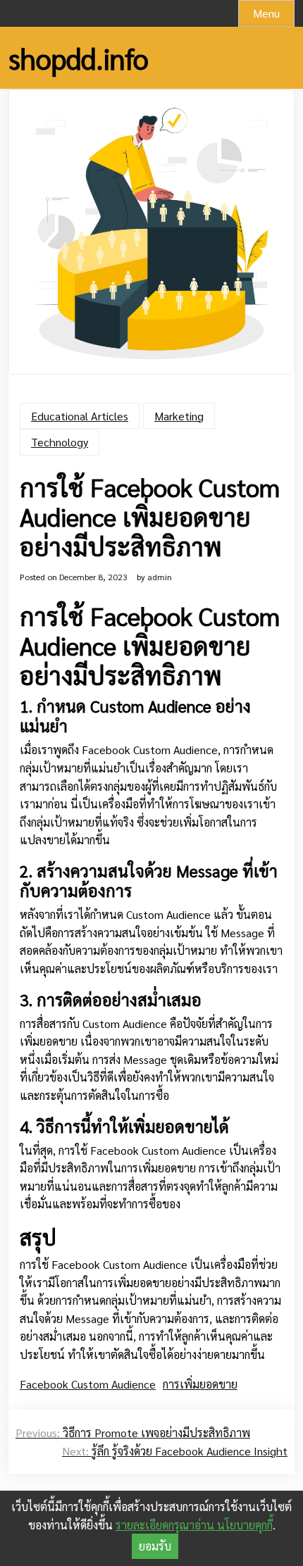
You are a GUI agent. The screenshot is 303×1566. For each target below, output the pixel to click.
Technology (59, 441)
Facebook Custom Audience (88, 1384)
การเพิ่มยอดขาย (200, 1384)
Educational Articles (79, 415)
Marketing (179, 415)
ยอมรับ (155, 1546)
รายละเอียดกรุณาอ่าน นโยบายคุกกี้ (194, 1524)
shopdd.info (78, 58)
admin (159, 576)
